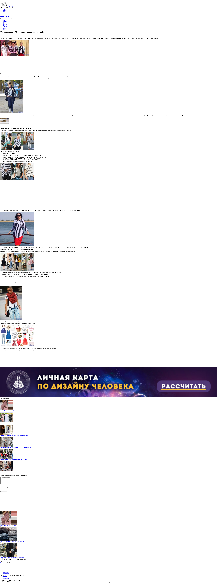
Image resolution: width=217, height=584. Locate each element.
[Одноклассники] (3, 17)
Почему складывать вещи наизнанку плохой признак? (14, 541)
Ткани (4, 20)
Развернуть (8, 35)
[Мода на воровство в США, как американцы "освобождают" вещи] (8, 556)
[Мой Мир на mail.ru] (5, 17)
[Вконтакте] (0, 17)
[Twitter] (6, 17)
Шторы (4, 25)
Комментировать (4, 491)
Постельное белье (6, 24)
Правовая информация (7, 568)
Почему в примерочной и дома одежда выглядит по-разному (16, 435)
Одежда (4, 22)
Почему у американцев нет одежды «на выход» (13, 471)
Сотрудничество (6, 13)
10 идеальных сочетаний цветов (10, 410)
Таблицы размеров (5, 16)
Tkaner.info (2, 562)
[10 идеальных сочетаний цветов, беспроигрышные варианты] (8, 524)
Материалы (5, 21)
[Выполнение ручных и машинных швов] (4, 123)
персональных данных (19, 489)
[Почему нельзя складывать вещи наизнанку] (8, 540)
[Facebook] (4, 17)
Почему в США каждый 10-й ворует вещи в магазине (14, 557)
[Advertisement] (108, 64)
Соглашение (5, 569)
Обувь (4, 23)
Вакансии (4, 10)
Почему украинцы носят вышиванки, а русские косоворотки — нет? (18, 447)
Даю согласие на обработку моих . (13, 489)
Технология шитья (4, 125)
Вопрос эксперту (6, 14)
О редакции (5, 9)
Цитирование (5, 570)
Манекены (5, 26)
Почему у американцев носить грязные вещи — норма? (15, 459)
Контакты (4, 11)
